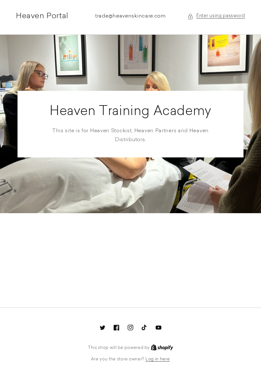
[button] (216, 16)
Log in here (157, 359)
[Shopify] (162, 348)
